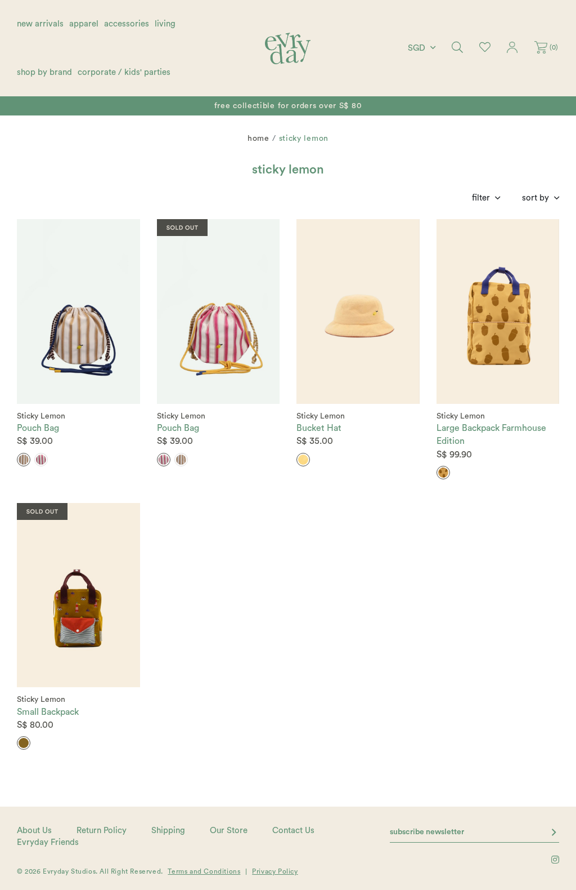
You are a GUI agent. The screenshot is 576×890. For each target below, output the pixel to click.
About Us (34, 830)
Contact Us (293, 830)
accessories (126, 24)
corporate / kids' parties (124, 72)
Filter (481, 198)
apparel (83, 24)
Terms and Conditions (204, 871)
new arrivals (40, 24)
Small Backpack (48, 712)
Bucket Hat (318, 428)
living (165, 24)
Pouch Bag (38, 428)
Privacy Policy (275, 871)
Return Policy (101, 830)
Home (258, 139)
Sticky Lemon (41, 416)
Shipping (168, 830)
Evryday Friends (48, 842)
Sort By (535, 198)
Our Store (229, 830)
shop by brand (44, 72)
